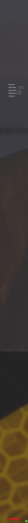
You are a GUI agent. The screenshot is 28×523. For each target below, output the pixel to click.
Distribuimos (13, 93)
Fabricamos (12, 87)
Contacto (12, 96)
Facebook (19, 90)
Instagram (19, 92)
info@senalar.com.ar (21, 88)
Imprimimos (12, 90)
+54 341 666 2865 (20, 86)
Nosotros (12, 84)
